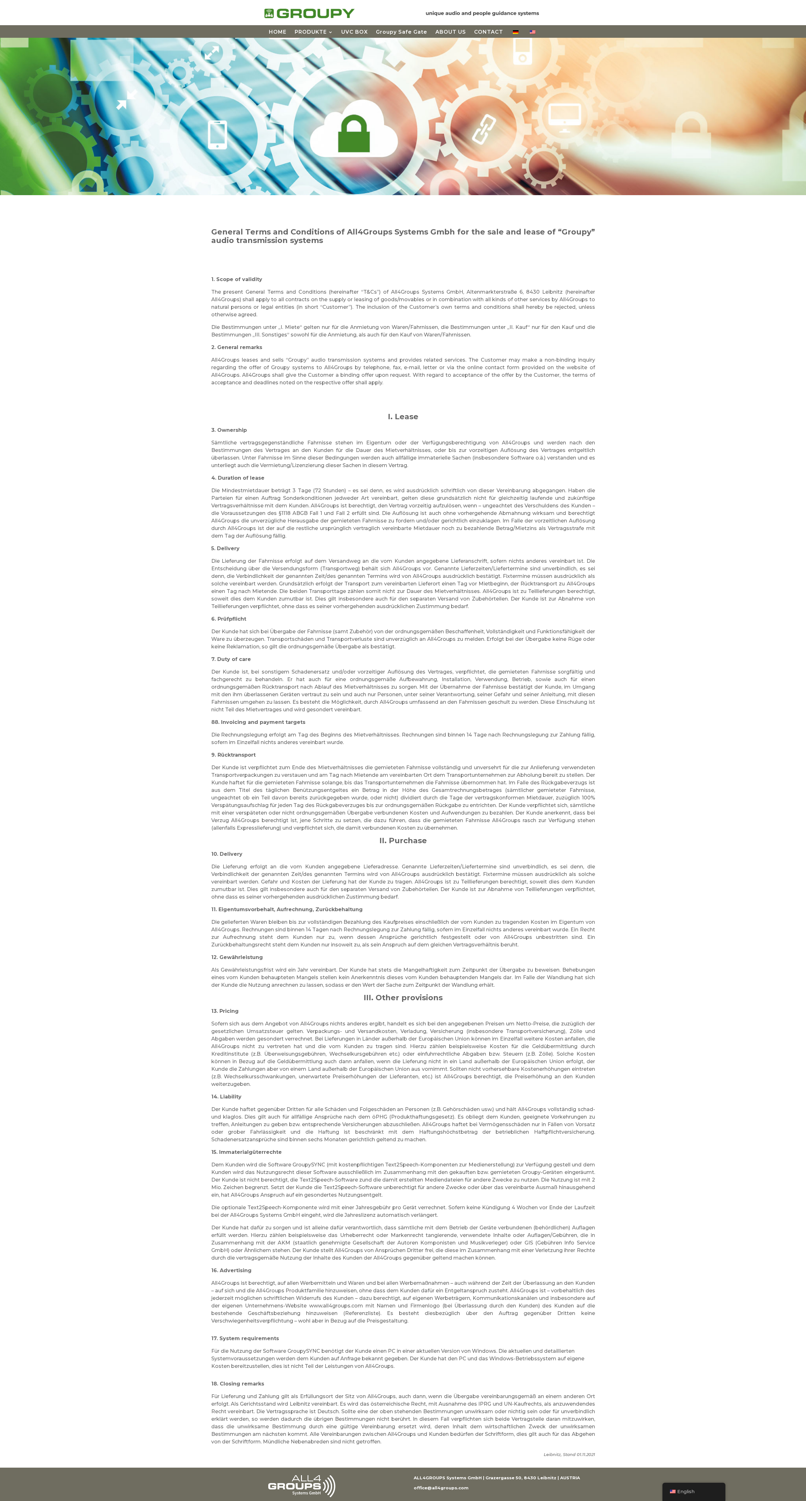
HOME (278, 32)
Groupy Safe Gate (401, 32)
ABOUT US (450, 32)
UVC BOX (354, 32)
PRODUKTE (311, 32)
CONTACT (488, 32)
